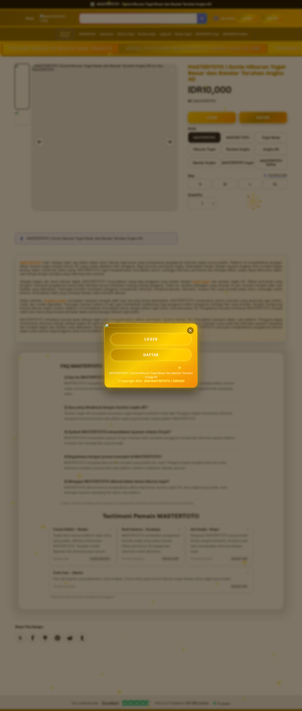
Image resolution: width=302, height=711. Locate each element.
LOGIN (151, 339)
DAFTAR (151, 354)
